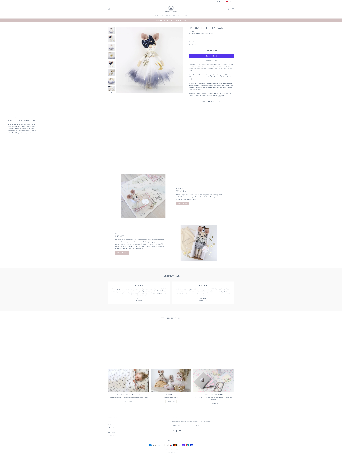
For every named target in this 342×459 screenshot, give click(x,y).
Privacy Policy (111, 432)
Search (109, 421)
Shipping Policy (112, 427)
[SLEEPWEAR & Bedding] (128, 380)
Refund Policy (111, 429)
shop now (128, 401)
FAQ (185, 15)
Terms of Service (112, 435)
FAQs (219, 95)
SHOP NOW (182, 203)
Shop (157, 15)
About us (110, 424)
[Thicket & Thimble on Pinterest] (180, 431)
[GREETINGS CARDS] (213, 380)
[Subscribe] (197, 425)
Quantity (192, 41)
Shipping (198, 33)
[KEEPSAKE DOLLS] (171, 380)
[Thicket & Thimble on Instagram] (173, 431)
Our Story (177, 15)
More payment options (211, 60)
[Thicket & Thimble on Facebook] (176, 431)
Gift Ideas (166, 15)
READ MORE (122, 252)
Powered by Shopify (171, 452)
